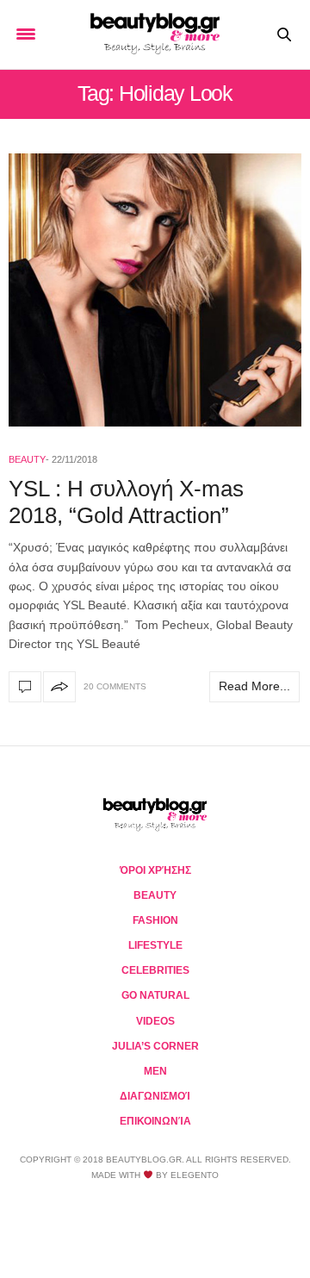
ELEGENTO (194, 1175)
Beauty (27, 459)
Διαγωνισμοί (155, 1096)
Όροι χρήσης (155, 870)
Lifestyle (155, 945)
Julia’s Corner (155, 1046)
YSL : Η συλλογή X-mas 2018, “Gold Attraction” (126, 502)
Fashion (155, 920)
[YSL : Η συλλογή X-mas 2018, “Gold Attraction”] (155, 290)
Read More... (254, 686)
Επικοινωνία (155, 1121)
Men (155, 1071)
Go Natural (155, 995)
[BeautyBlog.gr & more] (155, 34)
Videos (155, 1021)
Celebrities (155, 970)
